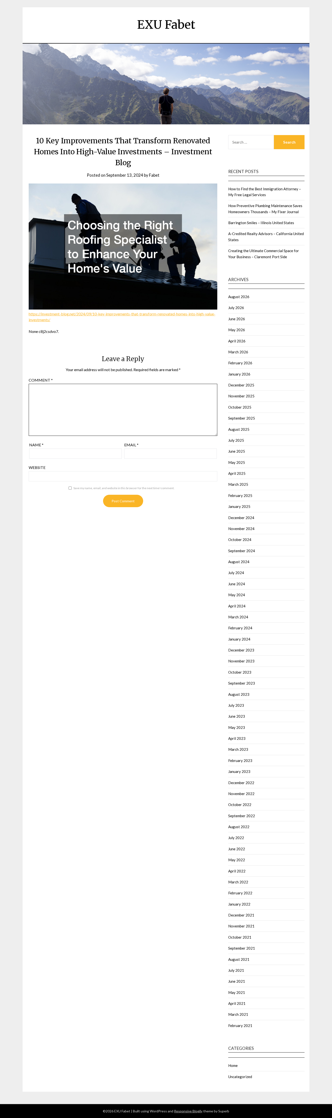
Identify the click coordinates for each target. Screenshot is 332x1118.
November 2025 (241, 396)
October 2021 (239, 937)
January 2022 (239, 904)
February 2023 (240, 760)
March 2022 (238, 882)
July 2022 (236, 837)
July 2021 (236, 970)
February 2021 (240, 1025)
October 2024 (239, 539)
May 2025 (236, 462)
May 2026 (236, 330)
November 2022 (241, 793)
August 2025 (238, 429)
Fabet (154, 175)
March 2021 (238, 1014)
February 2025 (240, 495)
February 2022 (240, 893)
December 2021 (241, 915)
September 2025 (241, 418)
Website (37, 467)
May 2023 (236, 727)
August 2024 (238, 561)
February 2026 (240, 363)
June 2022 (236, 849)
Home (233, 1065)
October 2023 (239, 672)
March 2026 (238, 352)
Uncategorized (240, 1076)
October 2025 (239, 407)
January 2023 (239, 771)
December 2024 (241, 517)
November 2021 (241, 926)
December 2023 (241, 650)
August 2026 (238, 296)
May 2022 (236, 860)
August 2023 (238, 694)
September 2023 (241, 683)
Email (131, 444)
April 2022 (236, 871)
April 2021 (236, 1003)
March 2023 (238, 749)
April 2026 (236, 341)
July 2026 (236, 307)
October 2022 (239, 804)
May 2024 (236, 595)
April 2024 (236, 606)
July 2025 (236, 440)
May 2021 (236, 992)
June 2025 (236, 451)
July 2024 (236, 572)
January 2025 (239, 506)
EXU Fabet (166, 24)
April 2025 (236, 473)
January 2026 (239, 374)
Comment (41, 380)
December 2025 (241, 385)
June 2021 (236, 981)
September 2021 (241, 948)
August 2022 (238, 827)
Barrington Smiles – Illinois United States (261, 222)
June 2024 (236, 584)
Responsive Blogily (188, 1111)
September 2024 (241, 551)
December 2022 (241, 782)
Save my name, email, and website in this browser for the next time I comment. (124, 488)
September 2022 (241, 816)
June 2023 (236, 716)
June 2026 (236, 319)
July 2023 (236, 705)
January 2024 (239, 639)
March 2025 (238, 484)
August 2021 (238, 959)
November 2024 (241, 528)
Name (36, 444)
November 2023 (241, 661)
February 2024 (240, 628)
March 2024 (238, 617)
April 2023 (236, 738)
